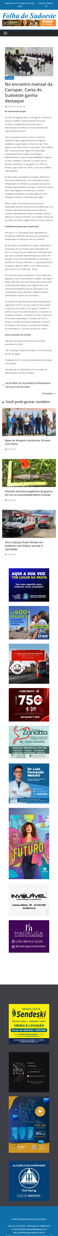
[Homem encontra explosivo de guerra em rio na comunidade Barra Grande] (29, 460)
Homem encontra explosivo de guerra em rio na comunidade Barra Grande (28, 493)
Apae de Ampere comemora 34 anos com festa (27, 442)
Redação (22, 106)
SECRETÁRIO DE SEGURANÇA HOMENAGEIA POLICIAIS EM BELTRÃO (28, 385)
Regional (9, 78)
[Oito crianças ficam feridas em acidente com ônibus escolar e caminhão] (29, 511)
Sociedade (47, 393)
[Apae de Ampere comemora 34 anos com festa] (29, 409)
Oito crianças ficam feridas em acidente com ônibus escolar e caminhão (24, 545)
